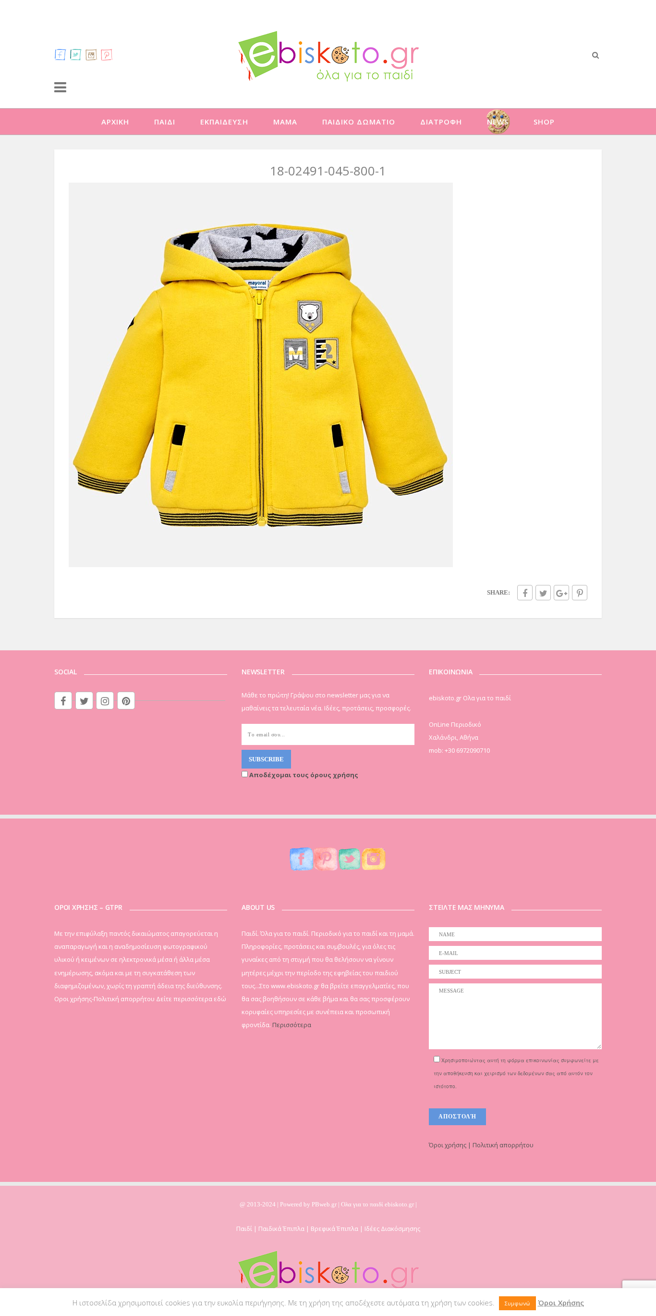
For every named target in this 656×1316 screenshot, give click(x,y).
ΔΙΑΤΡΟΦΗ (441, 121)
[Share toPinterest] (579, 592)
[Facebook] (60, 54)
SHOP (544, 121)
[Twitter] (76, 54)
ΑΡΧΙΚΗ (115, 121)
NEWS (498, 121)
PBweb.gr (325, 1204)
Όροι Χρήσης (561, 1302)
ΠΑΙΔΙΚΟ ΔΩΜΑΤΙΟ (358, 121)
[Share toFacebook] (525, 592)
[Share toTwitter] (543, 592)
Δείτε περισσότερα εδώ (191, 998)
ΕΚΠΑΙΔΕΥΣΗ (224, 121)
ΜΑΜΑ (285, 121)
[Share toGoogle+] (561, 592)
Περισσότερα (291, 1024)
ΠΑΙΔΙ (164, 121)
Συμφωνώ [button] (517, 1303)
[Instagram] (91, 54)
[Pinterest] (106, 54)
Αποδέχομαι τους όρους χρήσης (303, 774)
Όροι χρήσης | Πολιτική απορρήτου (481, 1145)
